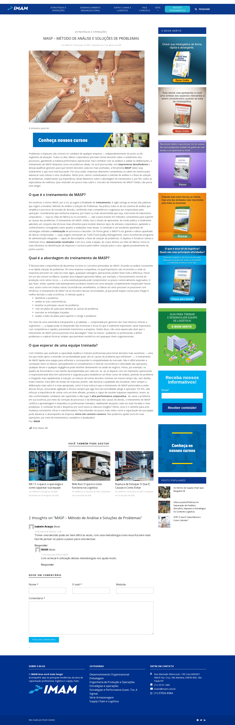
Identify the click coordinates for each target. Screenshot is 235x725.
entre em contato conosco (90, 414)
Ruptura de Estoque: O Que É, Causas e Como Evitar (132, 485)
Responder (41, 545)
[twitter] (201, 720)
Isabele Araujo (44, 526)
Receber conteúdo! (182, 407)
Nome (33, 584)
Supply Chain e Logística (104, 701)
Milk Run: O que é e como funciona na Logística (87, 485)
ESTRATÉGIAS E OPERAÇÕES (58, 9)
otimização (58, 231)
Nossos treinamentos (177, 9)
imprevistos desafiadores (133, 164)
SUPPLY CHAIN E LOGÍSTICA (122, 9)
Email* (165, 390)
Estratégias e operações (91, 31)
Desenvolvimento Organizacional (90, 9)
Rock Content (49, 720)
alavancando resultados (60, 241)
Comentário (37, 598)
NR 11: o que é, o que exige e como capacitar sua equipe (46, 485)
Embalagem (97, 678)
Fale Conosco (144, 9)
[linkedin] (204, 720)
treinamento (103, 202)
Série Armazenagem (102, 697)
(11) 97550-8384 (163, 693)
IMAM (37, 421)
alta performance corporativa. (109, 396)
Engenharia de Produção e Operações (112, 682)
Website (121, 584)
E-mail (77, 584)
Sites (158, 7)
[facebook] (197, 720)
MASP (128, 167)
